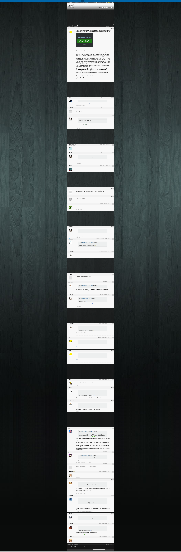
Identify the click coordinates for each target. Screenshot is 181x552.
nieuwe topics (111, 26)
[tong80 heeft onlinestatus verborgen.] (68, 28)
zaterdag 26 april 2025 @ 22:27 (103, 536)
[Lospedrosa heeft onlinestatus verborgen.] (68, 471)
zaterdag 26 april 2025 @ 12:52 (103, 323)
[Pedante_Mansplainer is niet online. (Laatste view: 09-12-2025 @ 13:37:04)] (68, 144)
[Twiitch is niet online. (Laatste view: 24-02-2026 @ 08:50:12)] (68, 379)
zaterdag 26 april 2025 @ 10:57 (103, 152)
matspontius (71, 251)
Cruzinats (70, 427)
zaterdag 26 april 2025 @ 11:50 (103, 251)
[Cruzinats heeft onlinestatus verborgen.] (68, 428)
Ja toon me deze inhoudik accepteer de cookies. (84, 41)
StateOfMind (71, 152)
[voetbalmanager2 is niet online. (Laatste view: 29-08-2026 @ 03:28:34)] (68, 203)
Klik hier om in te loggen (75, 2)
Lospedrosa (71, 471)
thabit (70, 387)
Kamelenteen (71, 523)
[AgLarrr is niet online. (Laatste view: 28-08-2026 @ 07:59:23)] (68, 479)
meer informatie (84, 44)
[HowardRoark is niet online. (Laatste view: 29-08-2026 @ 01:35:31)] (68, 188)
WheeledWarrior (71, 165)
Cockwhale (70, 536)
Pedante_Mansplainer (72, 144)
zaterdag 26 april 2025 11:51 (85, 285)
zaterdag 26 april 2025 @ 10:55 (103, 144)
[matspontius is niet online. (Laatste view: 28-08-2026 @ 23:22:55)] (68, 251)
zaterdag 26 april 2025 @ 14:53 (103, 427)
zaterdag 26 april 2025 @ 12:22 (103, 294)
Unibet (72, 26)
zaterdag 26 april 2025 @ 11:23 (103, 203)
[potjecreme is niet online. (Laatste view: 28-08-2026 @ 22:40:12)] (68, 513)
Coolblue (75, 26)
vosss (70, 97)
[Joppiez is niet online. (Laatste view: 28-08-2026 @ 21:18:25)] (68, 196)
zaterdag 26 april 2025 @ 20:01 (103, 523)
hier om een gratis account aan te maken (83, 2)
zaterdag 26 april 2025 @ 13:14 (103, 337)
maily (71, 238)
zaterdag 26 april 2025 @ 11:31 (103, 238)
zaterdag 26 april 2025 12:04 (85, 431)
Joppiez (70, 196)
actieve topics (107, 26)
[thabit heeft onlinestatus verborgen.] (68, 387)
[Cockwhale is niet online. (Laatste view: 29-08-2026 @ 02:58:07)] (68, 536)
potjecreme (70, 513)
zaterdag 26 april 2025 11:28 (85, 242)
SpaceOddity (71, 495)
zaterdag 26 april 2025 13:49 (85, 455)
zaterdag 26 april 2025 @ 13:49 (103, 379)
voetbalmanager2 (71, 203)
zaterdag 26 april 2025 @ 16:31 (103, 463)
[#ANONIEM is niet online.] (68, 107)
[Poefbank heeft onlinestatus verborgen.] (68, 274)
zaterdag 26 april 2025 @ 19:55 (103, 495)
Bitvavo (77, 26)
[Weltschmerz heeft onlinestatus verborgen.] (68, 452)
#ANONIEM (71, 107)
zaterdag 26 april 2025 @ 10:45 (103, 107)
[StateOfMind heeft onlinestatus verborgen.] (68, 115)
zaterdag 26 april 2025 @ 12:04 (103, 281)
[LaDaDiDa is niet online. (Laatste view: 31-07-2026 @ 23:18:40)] (68, 464)
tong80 (70, 337)
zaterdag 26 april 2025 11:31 (85, 298)
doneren (109, 2)
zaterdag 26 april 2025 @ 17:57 (103, 471)
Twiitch (70, 379)
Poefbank (70, 274)
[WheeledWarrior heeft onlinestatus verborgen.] (68, 165)
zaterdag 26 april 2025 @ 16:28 (103, 451)
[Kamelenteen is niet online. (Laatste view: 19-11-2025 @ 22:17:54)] (68, 523)
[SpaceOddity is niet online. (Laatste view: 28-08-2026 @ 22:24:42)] (68, 495)
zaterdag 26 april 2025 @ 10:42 (103, 97)
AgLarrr (70, 479)
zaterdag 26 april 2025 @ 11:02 (103, 165)
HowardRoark (71, 188)
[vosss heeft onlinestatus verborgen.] (68, 97)
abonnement (69, 26)
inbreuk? (112, 2)
